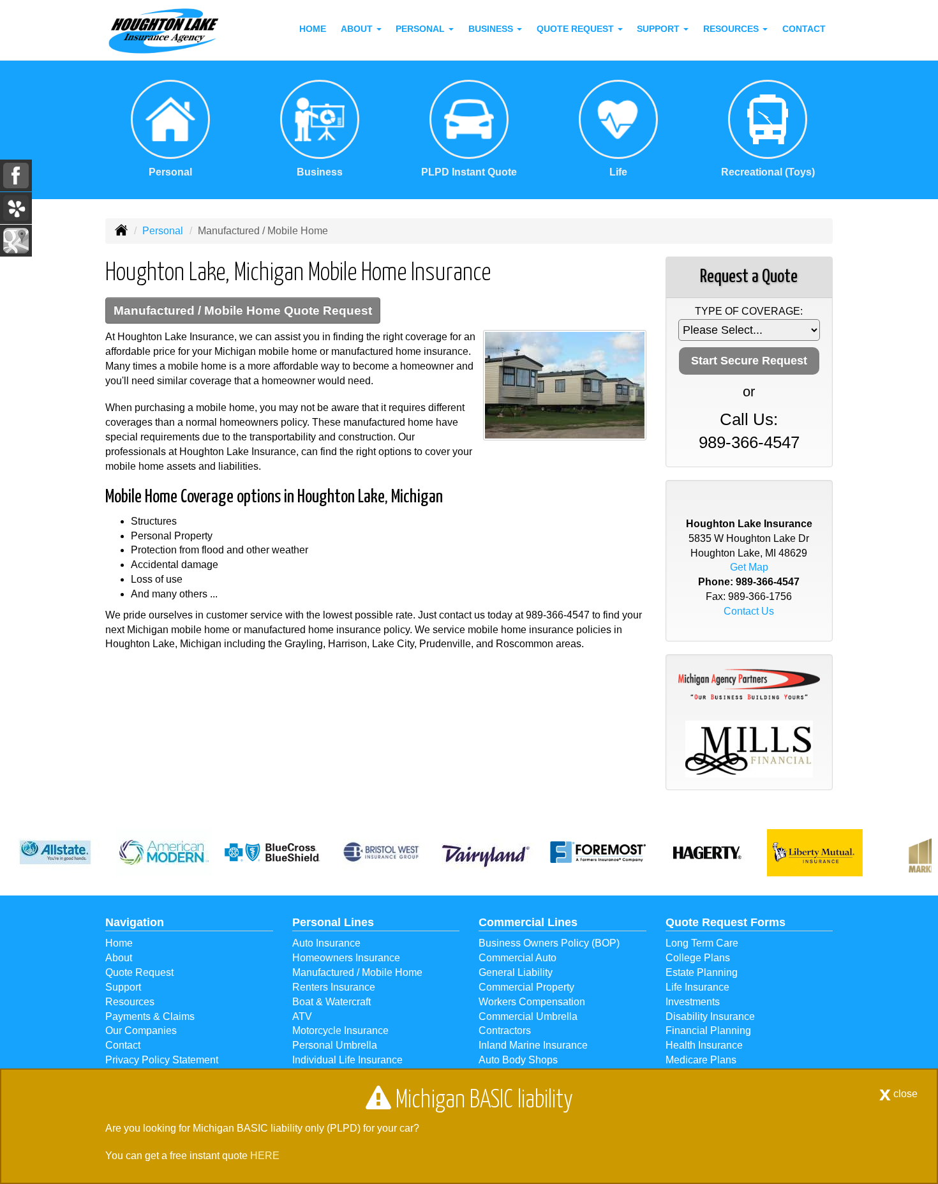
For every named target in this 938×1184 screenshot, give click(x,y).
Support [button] (659, 29)
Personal (162, 230)
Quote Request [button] (576, 29)
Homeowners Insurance (346, 957)
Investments (693, 1001)
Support (123, 987)
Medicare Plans (701, 1059)
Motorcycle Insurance (340, 1030)
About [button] (358, 29)
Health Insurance (704, 1045)
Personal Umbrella (334, 1045)
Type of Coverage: (749, 311)
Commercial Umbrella (528, 1016)
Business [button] (492, 29)
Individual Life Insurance (347, 1059)
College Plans (698, 957)
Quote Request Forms (725, 922)
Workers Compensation (532, 1001)
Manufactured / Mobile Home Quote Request (243, 310)
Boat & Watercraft (331, 1001)
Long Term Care (702, 943)
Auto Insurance (326, 943)
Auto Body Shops (518, 1059)
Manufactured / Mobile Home (357, 972)
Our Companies (141, 1030)
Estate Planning (702, 972)
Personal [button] (421, 29)
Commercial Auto (517, 957)
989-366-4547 (558, 615)
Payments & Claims (150, 1016)
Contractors (505, 1030)
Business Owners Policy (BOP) (549, 943)
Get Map (749, 567)
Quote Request (139, 972)
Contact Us (749, 611)
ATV (302, 1016)
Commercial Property (526, 987)
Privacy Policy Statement (161, 1059)
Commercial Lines (528, 922)
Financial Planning (708, 1030)
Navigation (134, 922)
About (118, 957)
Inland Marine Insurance (533, 1045)
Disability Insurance (710, 1016)
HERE (264, 1155)
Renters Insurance (333, 987)
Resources (129, 1001)
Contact (804, 29)
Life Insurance (697, 987)
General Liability (516, 972)
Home (312, 29)
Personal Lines (333, 922)
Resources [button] (732, 29)
